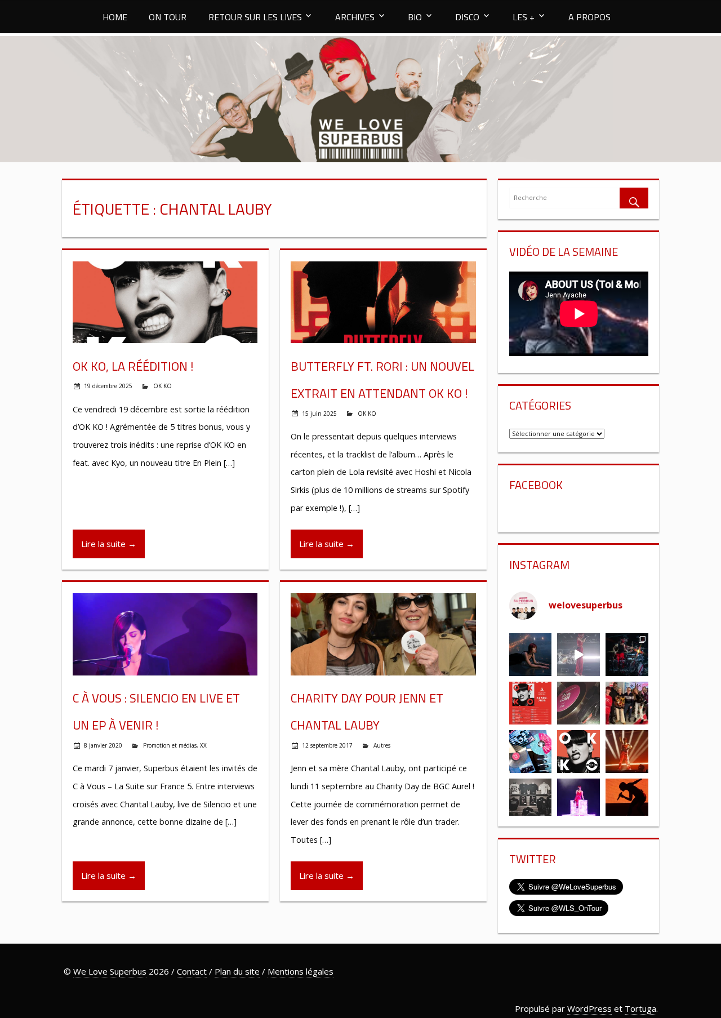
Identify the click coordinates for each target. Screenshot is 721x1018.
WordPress (589, 1008)
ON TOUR (167, 17)
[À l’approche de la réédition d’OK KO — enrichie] (578, 800)
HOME (115, 17)
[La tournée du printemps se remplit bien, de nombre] (530, 703)
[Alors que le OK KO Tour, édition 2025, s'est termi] (627, 800)
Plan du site (237, 971)
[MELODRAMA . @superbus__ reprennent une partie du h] (578, 654)
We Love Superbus (109, 971)
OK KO (162, 386)
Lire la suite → (108, 543)
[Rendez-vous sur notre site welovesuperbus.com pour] (627, 703)
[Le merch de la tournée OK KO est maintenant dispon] (530, 800)
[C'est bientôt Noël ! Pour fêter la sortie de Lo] (530, 751)
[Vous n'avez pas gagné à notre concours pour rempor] (578, 703)
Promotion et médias (170, 745)
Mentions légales (300, 971)
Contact (192, 971)
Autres (381, 745)
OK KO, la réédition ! (133, 366)
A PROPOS (589, 17)
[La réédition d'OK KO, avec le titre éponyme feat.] (578, 751)
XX (203, 745)
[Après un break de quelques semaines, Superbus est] (627, 654)
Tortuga (640, 1008)
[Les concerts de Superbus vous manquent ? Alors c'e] (627, 751)
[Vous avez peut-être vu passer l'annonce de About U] (530, 654)
